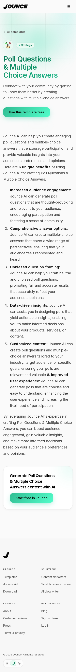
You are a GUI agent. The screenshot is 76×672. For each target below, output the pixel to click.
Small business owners (56, 584)
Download (10, 591)
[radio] (7, 663)
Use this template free (26, 112)
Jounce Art (10, 584)
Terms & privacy (14, 632)
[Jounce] (6, 555)
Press (7, 625)
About (7, 611)
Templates (10, 577)
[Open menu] (69, 6)
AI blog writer (50, 591)
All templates (14, 31)
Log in (45, 625)
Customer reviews (15, 618)
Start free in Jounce (32, 498)
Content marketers (53, 577)
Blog (44, 611)
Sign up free (49, 618)
